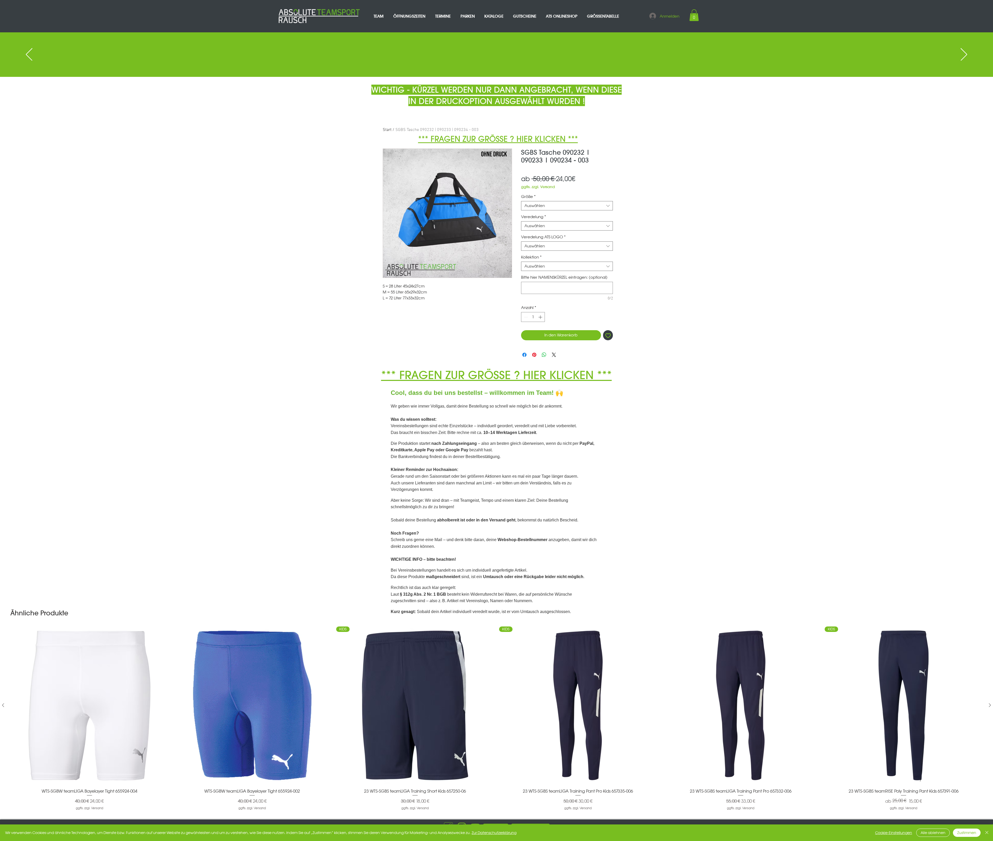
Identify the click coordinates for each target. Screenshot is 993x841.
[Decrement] (525, 317)
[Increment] (540, 317)
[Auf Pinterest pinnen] (534, 355)
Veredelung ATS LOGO (543, 237)
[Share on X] (554, 355)
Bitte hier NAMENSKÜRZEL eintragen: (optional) (564, 277)
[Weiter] (964, 55)
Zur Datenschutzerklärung (494, 832)
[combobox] (567, 205)
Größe (528, 196)
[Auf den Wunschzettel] (608, 335)
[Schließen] (987, 833)
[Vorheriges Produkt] (3, 705)
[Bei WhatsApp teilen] (544, 355)
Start (387, 129)
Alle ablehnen (933, 832)
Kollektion (531, 257)
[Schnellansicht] (89, 705)
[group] (496, 718)
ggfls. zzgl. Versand (538, 187)
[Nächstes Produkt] (990, 705)
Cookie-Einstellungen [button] (893, 832)
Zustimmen (966, 832)
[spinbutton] (533, 317)
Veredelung (533, 217)
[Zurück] (29, 55)
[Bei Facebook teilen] (524, 355)
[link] (694, 15)
